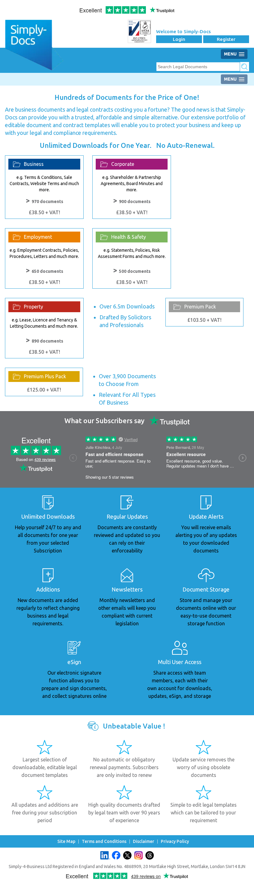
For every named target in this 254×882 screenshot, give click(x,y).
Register (226, 39)
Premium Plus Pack (45, 376)
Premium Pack (200, 306)
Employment (38, 237)
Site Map (66, 842)
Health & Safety (128, 237)
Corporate (122, 164)
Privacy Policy (175, 842)
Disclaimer (143, 842)
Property (33, 306)
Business (34, 164)
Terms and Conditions (104, 842)
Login (179, 39)
